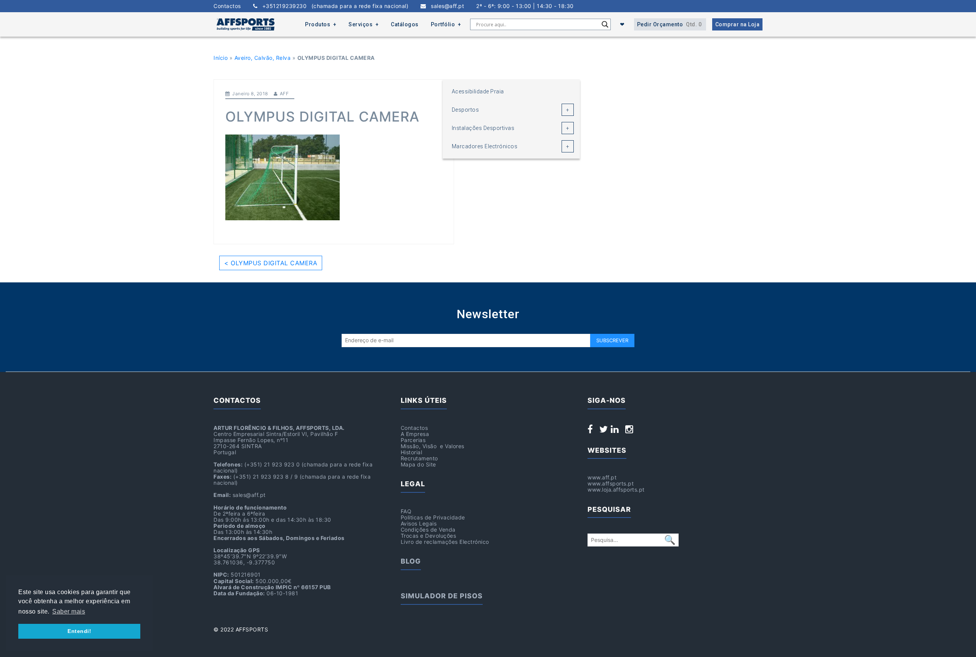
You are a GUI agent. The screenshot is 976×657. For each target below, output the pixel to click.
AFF (284, 93)
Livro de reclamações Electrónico (445, 541)
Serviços (360, 24)
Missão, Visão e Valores (432, 446)
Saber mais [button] (68, 611)
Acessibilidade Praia (478, 91)
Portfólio (443, 24)
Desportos (465, 110)
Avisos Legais (419, 523)
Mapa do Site (418, 464)
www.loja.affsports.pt (616, 489)
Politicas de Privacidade (433, 517)
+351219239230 (332, 6)
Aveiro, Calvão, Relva (262, 57)
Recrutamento (419, 458)
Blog (411, 561)
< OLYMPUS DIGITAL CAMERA (270, 263)
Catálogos (405, 24)
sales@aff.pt (445, 6)
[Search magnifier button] (605, 24)
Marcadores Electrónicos (485, 146)
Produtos (317, 24)
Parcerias (413, 440)
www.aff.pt (602, 477)
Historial (411, 452)
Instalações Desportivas (483, 128)
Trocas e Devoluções (428, 535)
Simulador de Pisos (442, 596)
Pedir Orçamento (669, 24)
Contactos (227, 6)
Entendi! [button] (79, 631)
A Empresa (415, 434)
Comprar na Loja (737, 24)
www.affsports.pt (611, 483)
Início (221, 57)
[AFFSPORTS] (246, 24)
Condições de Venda (428, 529)
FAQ (406, 511)
